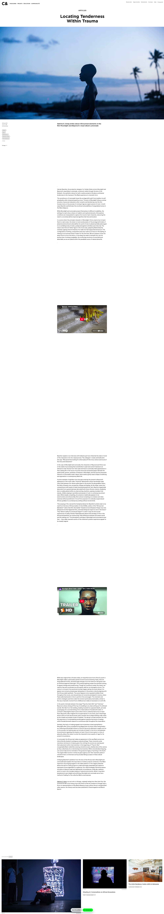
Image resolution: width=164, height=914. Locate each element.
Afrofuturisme (5, 134)
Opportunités (136, 2)
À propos (150, 2)
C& (5, 3)
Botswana (137, 886)
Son (84, 894)
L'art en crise (131, 886)
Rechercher (129, 2)
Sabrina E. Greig (62, 781)
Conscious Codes (90, 894)
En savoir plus (78, 913)
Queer (4, 132)
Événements (144, 2)
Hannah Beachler (6, 138)
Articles (4, 130)
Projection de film (6, 136)
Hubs (155, 2)
